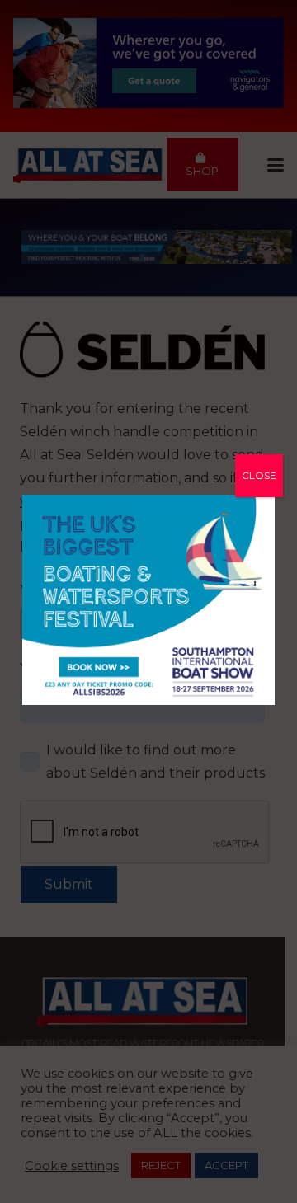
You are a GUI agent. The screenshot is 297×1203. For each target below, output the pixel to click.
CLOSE (259, 475)
